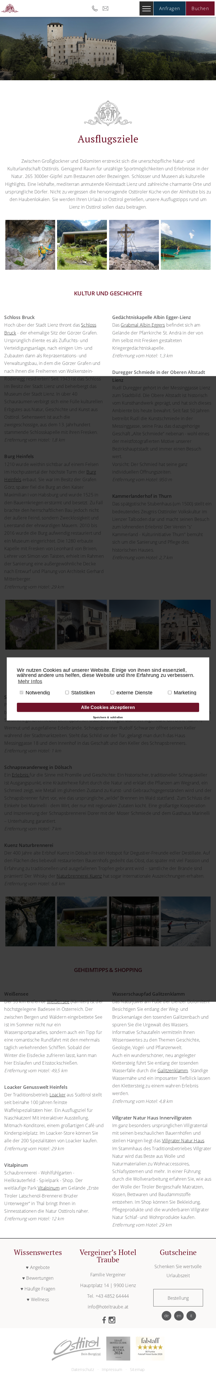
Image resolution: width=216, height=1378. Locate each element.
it (191, 1315)
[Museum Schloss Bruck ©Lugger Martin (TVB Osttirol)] (134, 648)
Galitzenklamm (173, 1070)
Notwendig (38, 692)
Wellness (40, 1299)
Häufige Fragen (39, 1289)
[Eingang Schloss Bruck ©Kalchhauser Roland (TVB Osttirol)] (186, 648)
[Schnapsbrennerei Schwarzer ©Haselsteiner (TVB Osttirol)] (134, 945)
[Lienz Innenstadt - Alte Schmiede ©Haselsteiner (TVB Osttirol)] (82, 648)
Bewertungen (39, 1278)
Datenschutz (82, 1369)
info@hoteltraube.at (107, 8)
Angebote (40, 1267)
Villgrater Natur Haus (183, 1141)
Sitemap (137, 1369)
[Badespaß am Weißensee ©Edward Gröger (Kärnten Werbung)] (186, 268)
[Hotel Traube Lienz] (9, 8)
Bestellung (178, 1298)
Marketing (185, 692)
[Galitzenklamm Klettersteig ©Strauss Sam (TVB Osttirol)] (30, 945)
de (166, 1315)
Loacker (58, 1095)
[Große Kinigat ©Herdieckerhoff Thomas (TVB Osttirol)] (134, 268)
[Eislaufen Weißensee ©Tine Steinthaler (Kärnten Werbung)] (186, 945)
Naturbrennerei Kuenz (79, 876)
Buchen (200, 8)
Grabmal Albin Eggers (143, 325)
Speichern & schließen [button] (108, 717)
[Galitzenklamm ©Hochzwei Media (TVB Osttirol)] (30, 268)
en (179, 1315)
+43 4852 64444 (96, 8)
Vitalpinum (49, 1188)
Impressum (112, 1369)
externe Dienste (134, 692)
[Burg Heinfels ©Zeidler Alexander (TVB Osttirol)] (30, 648)
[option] (108, 48)
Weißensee (58, 1001)
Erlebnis (21, 775)
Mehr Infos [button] (30, 681)
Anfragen (169, 8)
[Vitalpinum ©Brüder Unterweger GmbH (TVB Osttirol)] (82, 268)
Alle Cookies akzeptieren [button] (108, 707)
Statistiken (83, 692)
